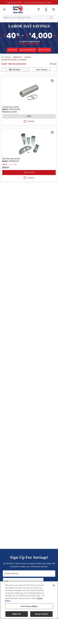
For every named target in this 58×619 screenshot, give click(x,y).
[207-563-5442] (46, 9)
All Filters (16, 70)
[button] (4, 9)
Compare (30, 121)
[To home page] (18, 9)
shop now (12, 50)
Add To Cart (29, 172)
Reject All (17, 614)
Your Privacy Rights (29, 606)
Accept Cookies (41, 614)
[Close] (54, 585)
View (29, 116)
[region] (29, 600)
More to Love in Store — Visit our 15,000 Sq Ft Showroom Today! (29, 2)
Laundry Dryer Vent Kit (10, 107)
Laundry (27, 57)
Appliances (17, 57)
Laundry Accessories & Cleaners (14, 60)
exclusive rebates (27, 50)
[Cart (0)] (53, 9)
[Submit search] (51, 17)
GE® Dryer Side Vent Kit (11, 159)
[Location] (38, 9)
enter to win (44, 50)
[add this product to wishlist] (52, 81)
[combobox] (43, 69)
